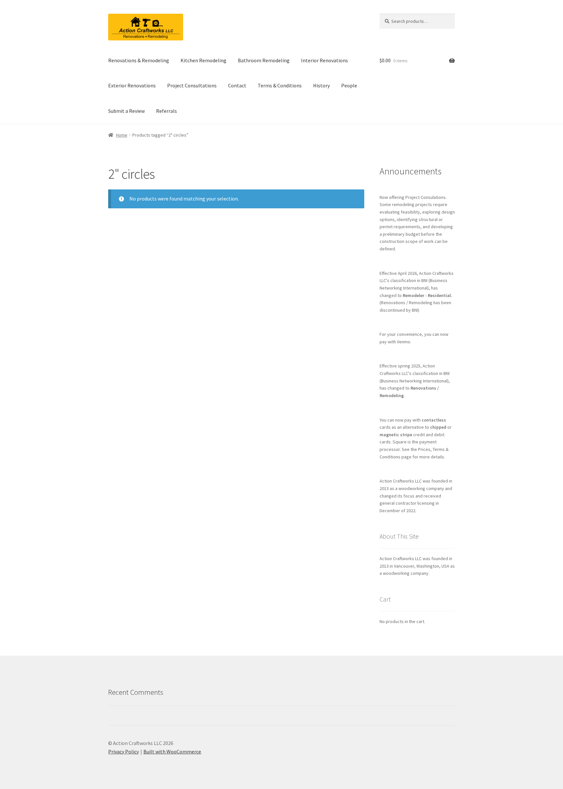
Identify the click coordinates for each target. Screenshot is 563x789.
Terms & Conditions (280, 85)
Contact (237, 85)
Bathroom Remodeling (264, 60)
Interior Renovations (324, 60)
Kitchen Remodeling (203, 60)
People (349, 85)
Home (121, 135)
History (321, 85)
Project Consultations (192, 85)
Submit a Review (126, 111)
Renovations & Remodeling (138, 60)
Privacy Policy (123, 751)
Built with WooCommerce (172, 751)
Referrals (166, 111)
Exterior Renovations (132, 85)
